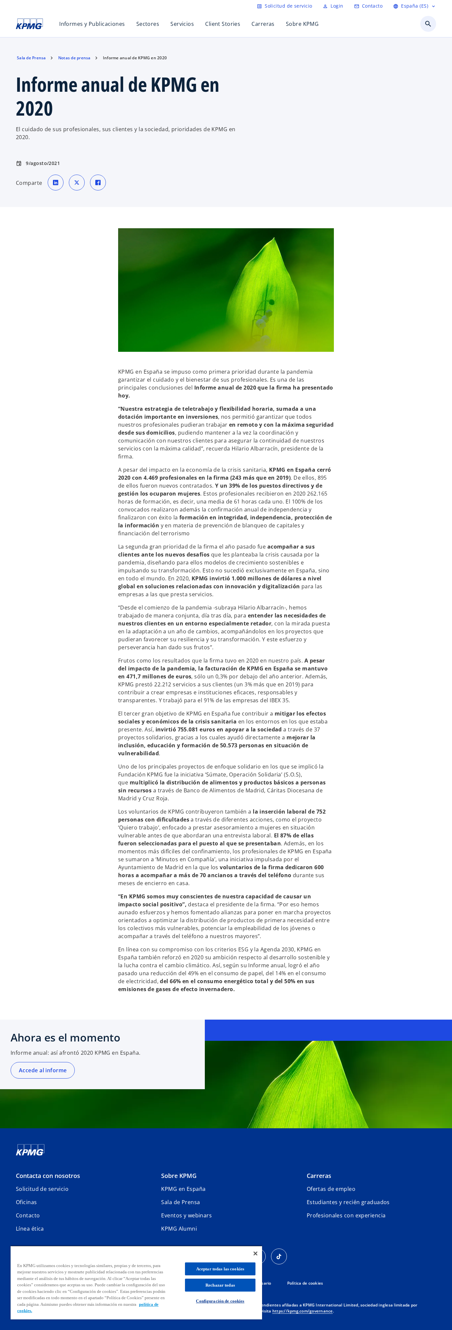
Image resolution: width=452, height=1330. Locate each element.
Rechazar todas (220, 1285)
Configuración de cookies (220, 1301)
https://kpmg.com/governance (302, 1311)
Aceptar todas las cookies (220, 1268)
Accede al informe (43, 1070)
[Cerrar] (255, 1253)
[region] (136, 1282)
